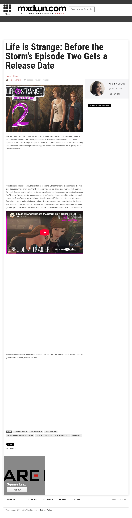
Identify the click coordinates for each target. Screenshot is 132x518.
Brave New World (20, 432)
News (15, 76)
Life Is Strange (50, 432)
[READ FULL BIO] (115, 89)
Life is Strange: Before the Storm (20, 435)
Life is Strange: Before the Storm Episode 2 (52, 435)
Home (8, 76)
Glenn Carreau (15, 80)
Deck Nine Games (36, 432)
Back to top (117, 499)
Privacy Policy (46, 510)
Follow (17, 489)
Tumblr (63, 499)
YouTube (10, 499)
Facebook (32, 499)
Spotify (76, 499)
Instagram (48, 499)
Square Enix (76, 435)
